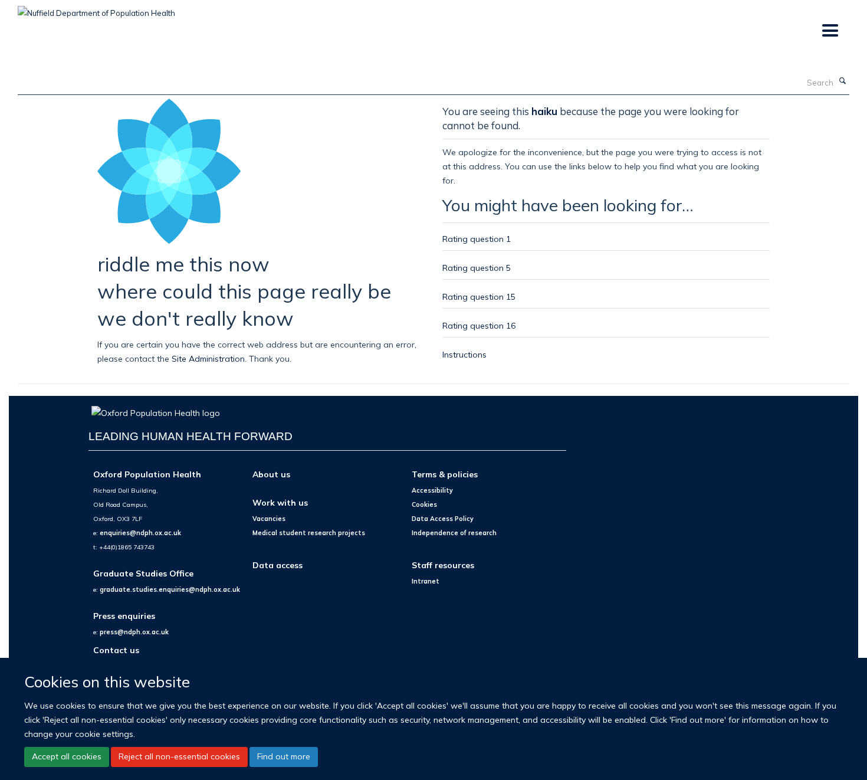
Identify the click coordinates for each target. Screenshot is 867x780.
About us (271, 474)
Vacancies (268, 518)
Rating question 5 (476, 268)
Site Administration (208, 358)
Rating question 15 (478, 296)
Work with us (280, 502)
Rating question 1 (476, 239)
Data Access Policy (443, 518)
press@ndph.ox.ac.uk (134, 632)
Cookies (424, 504)
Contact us (116, 650)
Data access (277, 565)
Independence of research (454, 533)
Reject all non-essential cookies (179, 756)
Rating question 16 (478, 325)
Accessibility (432, 490)
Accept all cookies (66, 756)
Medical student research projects (308, 533)
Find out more (283, 756)
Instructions (464, 354)
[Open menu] (829, 31)
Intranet (425, 581)
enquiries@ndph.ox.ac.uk (140, 533)
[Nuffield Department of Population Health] (96, 9)
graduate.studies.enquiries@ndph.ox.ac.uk (170, 589)
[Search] (842, 81)
